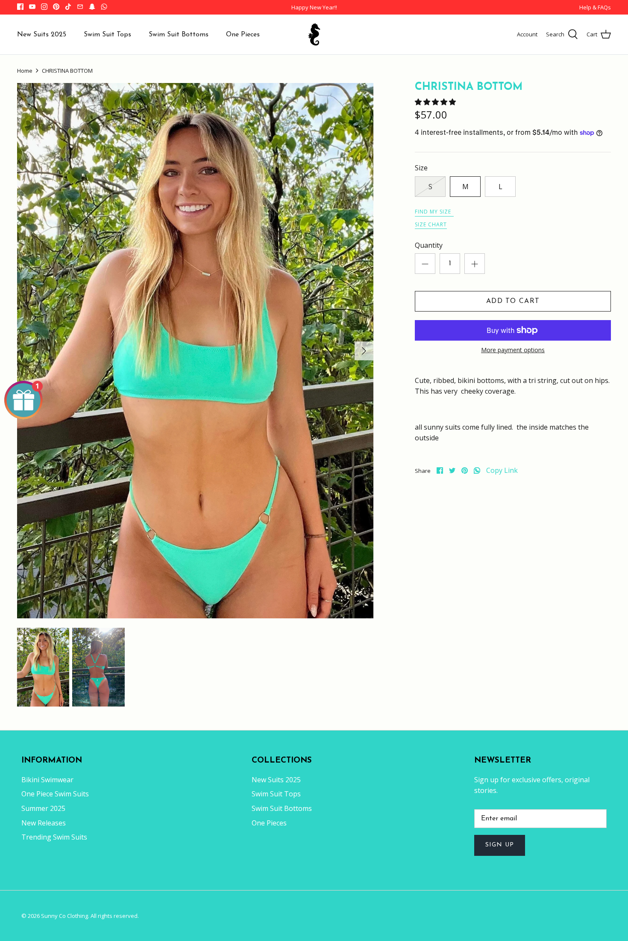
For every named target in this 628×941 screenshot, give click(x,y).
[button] (436, 102)
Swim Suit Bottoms (178, 34)
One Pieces (243, 34)
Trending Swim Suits (54, 837)
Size (421, 167)
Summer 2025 (43, 808)
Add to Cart (513, 301)
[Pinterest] (56, 6)
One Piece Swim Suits (55, 794)
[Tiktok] (68, 6)
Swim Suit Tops (107, 34)
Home (24, 70)
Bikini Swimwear (47, 779)
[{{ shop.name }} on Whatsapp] (104, 6)
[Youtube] (32, 6)
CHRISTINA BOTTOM (67, 70)
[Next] (364, 350)
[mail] (80, 6)
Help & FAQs (595, 7)
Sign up (499, 845)
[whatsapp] (477, 470)
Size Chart (431, 224)
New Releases (43, 823)
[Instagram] (44, 6)
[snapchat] (92, 6)
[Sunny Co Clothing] (314, 34)
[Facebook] (20, 6)
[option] (195, 350)
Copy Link (502, 470)
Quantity (429, 245)
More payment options (513, 350)
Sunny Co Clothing (64, 916)
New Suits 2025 (41, 34)
